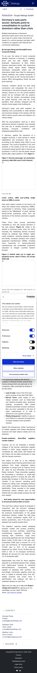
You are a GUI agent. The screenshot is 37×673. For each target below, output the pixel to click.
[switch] (32, 336)
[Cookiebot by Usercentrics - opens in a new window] (26, 297)
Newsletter (18, 658)
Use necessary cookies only (18, 374)
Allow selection (18, 368)
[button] (21, 9)
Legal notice (18, 664)
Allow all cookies (18, 362)
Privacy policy (18, 667)
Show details (26, 356)
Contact (18, 655)
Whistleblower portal (18, 661)
